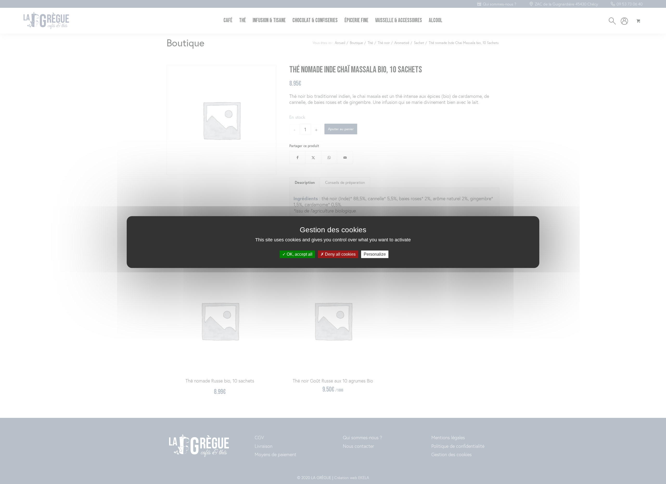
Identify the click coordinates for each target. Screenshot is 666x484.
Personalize (375, 254)
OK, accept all (299, 254)
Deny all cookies (340, 254)
